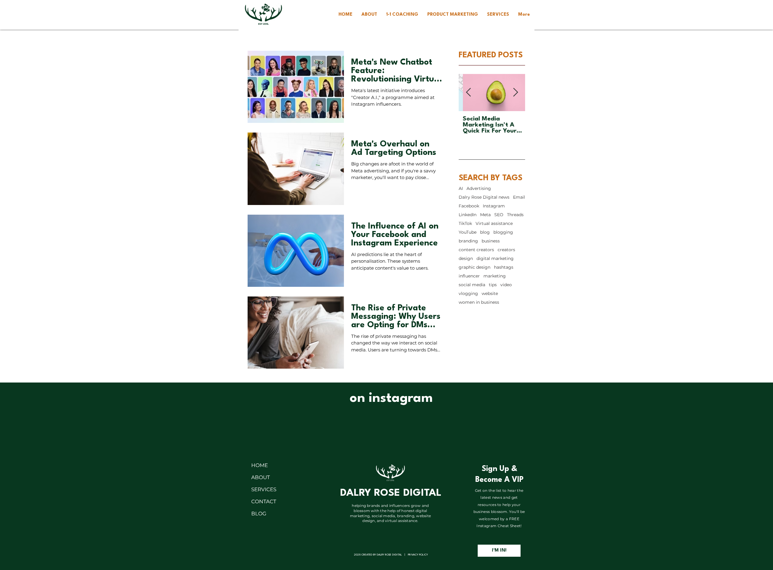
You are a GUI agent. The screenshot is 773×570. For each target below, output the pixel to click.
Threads (515, 214)
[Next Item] (515, 92)
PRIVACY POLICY (418, 554)
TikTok (465, 223)
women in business (479, 302)
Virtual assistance (494, 223)
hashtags (503, 267)
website (490, 293)
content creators (476, 249)
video (506, 284)
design (466, 258)
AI (461, 188)
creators (506, 249)
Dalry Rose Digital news (484, 197)
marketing (494, 276)
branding (468, 241)
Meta (485, 214)
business (491, 241)
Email (519, 197)
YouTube (467, 232)
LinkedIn (467, 214)
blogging (503, 232)
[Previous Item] (468, 92)
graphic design (474, 267)
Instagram (494, 206)
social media (472, 284)
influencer (469, 276)
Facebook (469, 206)
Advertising (479, 188)
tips (493, 284)
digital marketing (495, 258)
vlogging (468, 293)
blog (485, 232)
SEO (498, 214)
